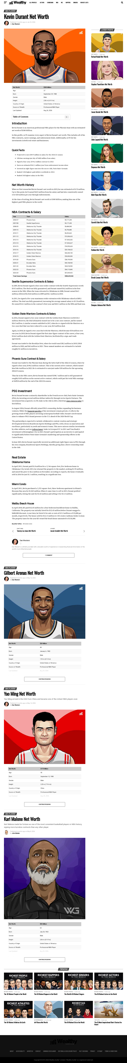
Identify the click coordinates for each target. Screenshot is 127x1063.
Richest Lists (84, 2)
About (12, 1051)
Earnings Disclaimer (49, 1051)
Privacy (92, 1051)
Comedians (50, 2)
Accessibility (20, 1051)
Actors (42, 2)
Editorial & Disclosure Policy (67, 1051)
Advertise (30, 1051)
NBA (57, 2)
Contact (38, 1051)
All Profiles (33, 2)
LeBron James (37, 429)
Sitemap (99, 1051)
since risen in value (73, 401)
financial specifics (34, 411)
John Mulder (16, 833)
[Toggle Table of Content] (65, 117)
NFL (62, 2)
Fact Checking (83, 1051)
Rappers (68, 2)
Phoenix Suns (28, 524)
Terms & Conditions (111, 1051)
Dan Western (16, 24)
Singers (75, 2)
